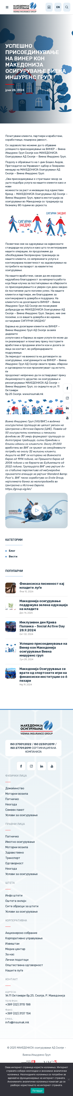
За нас (9, 954)
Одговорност (14, 863)
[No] (68, 1079)
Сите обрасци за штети (21, 906)
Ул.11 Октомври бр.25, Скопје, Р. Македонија (35, 995)
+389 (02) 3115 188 (17, 1004)
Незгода (11, 804)
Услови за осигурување (21, 815)
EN (58, 7)
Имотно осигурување (20, 842)
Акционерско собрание (21, 933)
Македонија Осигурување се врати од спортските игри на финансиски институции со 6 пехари (43, 675)
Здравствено (14, 852)
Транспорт (12, 858)
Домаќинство (14, 788)
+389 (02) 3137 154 (18, 1013)
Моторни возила (16, 793)
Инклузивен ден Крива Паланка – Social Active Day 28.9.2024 (42, 626)
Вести (13, 556)
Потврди (37, 1090)
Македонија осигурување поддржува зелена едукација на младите (43, 605)
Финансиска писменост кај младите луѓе (41, 586)
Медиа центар (15, 949)
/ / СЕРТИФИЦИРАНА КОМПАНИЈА (33, 748)
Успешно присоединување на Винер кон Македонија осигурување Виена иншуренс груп (43, 649)
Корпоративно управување (24, 938)
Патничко (12, 799)
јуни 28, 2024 (14, 90)
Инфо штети (14, 895)
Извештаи (12, 943)
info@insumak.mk (17, 1022)
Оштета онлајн (15, 901)
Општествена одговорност (24, 965)
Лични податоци (17, 959)
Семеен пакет (14, 809)
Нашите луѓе (14, 970)
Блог (12, 550)
